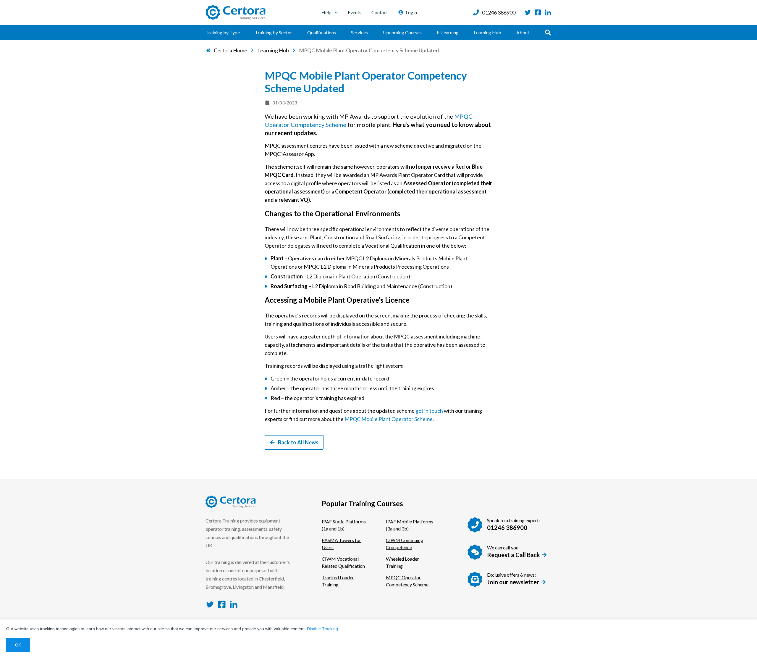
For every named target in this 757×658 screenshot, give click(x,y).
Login (411, 12)
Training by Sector (273, 32)
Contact (379, 12)
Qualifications (321, 32)
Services (359, 32)
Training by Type (223, 32)
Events (354, 12)
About (522, 32)
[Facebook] (537, 12)
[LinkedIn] (547, 12)
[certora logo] (236, 12)
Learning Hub (487, 32)
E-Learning (448, 32)
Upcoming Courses (402, 32)
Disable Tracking (322, 628)
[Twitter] (527, 12)
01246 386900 (498, 12)
